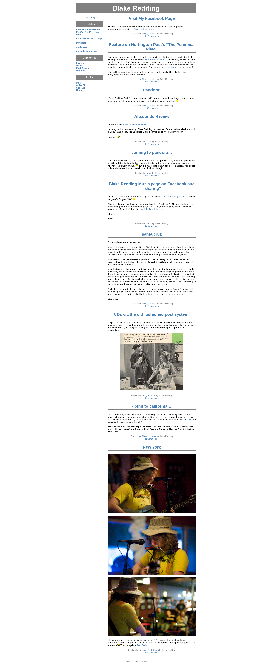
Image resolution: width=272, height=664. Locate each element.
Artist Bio (81, 85)
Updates (152, 34)
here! (148, 327)
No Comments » (151, 36)
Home (79, 90)
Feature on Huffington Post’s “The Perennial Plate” (152, 46)
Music (79, 82)
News (144, 34)
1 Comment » (152, 108)
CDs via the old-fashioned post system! (152, 314)
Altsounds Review (151, 116)
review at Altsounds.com (134, 124)
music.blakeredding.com (152, 209)
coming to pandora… (151, 152)
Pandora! (152, 90)
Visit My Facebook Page (152, 18)
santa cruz (152, 234)
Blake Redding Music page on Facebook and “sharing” (152, 186)
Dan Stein (142, 645)
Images (146, 395)
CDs (190, 419)
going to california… (151, 406)
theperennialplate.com (170, 67)
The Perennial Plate (154, 59)
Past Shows (153, 650)
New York (152, 447)
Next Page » (92, 17)
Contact (80, 87)
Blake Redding (136, 8)
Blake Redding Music (144, 29)
